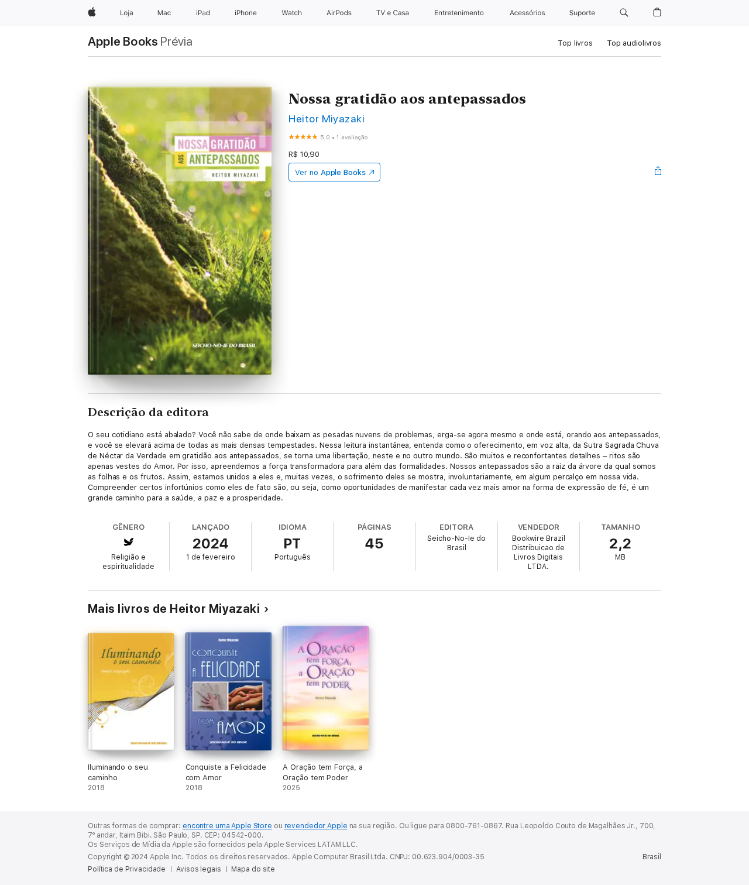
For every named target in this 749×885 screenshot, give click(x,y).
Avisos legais (198, 869)
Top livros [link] (575, 43)
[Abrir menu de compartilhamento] (658, 172)
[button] (624, 13)
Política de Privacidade (127, 869)
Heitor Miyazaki (326, 118)
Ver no (330, 172)
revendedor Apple (316, 826)
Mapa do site (253, 869)
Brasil (652, 857)
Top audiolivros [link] (634, 43)
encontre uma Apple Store (227, 826)
